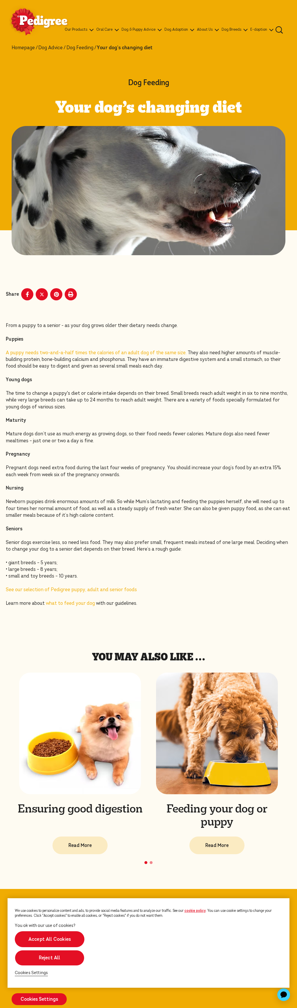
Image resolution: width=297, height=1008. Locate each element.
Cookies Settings (31, 973)
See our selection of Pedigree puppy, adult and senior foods (71, 589)
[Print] (71, 294)
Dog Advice (50, 48)
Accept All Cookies (49, 939)
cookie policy (195, 910)
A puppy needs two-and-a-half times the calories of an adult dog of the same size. (96, 352)
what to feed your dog (70, 603)
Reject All (49, 957)
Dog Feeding (79, 48)
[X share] (42, 294)
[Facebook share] (27, 294)
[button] (145, 862)
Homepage (23, 48)
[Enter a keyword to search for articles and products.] (279, 30)
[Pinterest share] (56, 294)
